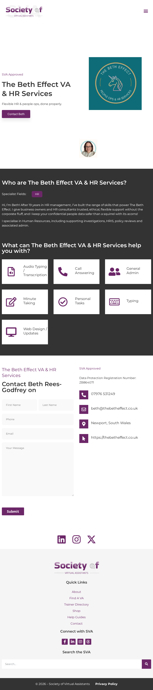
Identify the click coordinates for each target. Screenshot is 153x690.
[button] (145, 11)
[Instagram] (80, 642)
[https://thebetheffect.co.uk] (83, 438)
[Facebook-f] (65, 642)
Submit (13, 511)
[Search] (146, 664)
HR (37, 194)
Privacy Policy (106, 684)
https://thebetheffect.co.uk (114, 437)
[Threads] (88, 642)
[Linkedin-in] (73, 642)
